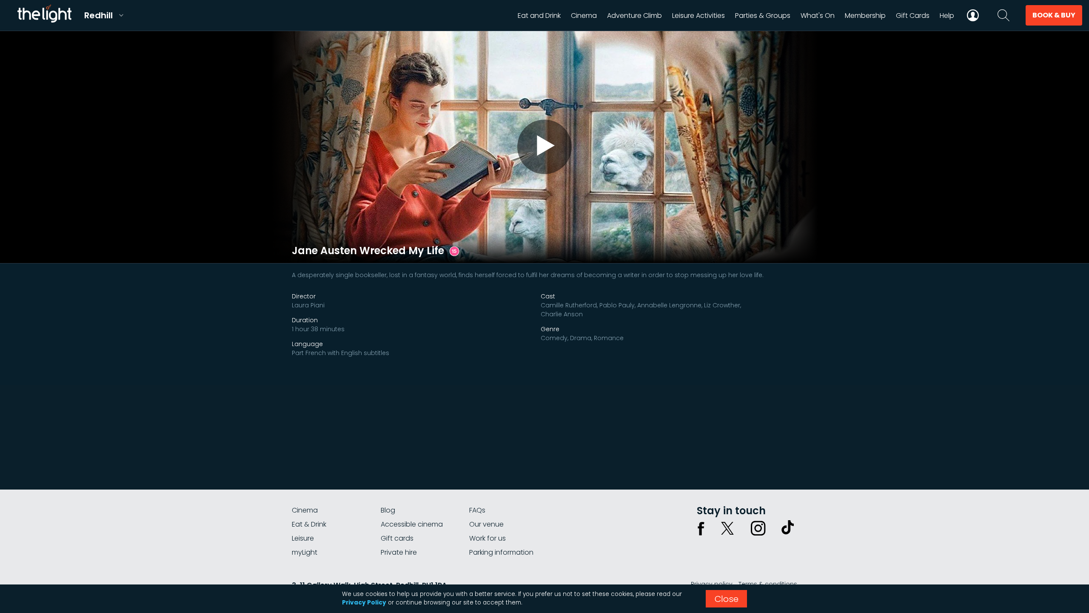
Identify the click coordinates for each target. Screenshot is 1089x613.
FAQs (477, 510)
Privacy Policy (364, 603)
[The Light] (44, 15)
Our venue (486, 524)
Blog (388, 510)
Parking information (501, 552)
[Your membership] (973, 15)
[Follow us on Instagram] (758, 528)
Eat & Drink (309, 524)
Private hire (399, 552)
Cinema (305, 510)
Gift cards (397, 538)
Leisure (303, 538)
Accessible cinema (412, 524)
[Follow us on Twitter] (727, 528)
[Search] (1003, 15)
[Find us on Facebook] (701, 528)
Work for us (487, 538)
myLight (304, 552)
